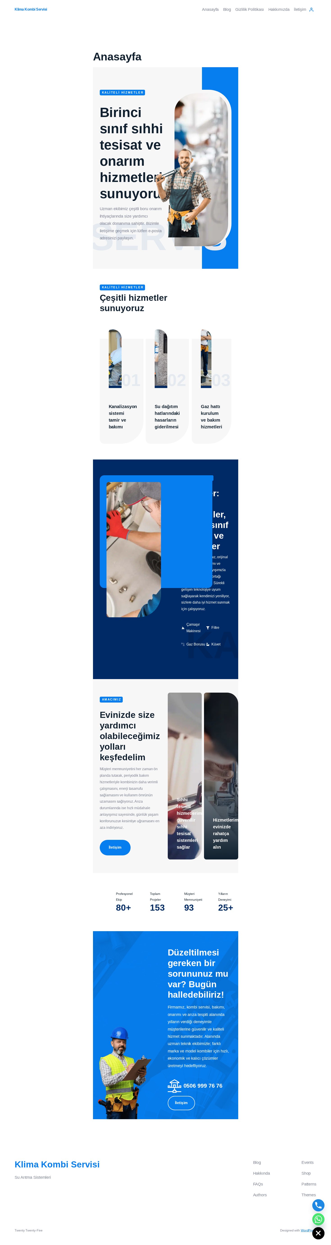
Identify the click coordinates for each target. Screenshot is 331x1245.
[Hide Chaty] (318, 1233)
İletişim (300, 9)
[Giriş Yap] (311, 10)
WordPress (308, 1230)
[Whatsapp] (318, 1219)
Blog (227, 9)
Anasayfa (210, 9)
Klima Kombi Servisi (31, 9)
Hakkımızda (279, 9)
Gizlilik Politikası (249, 9)
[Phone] (318, 1205)
